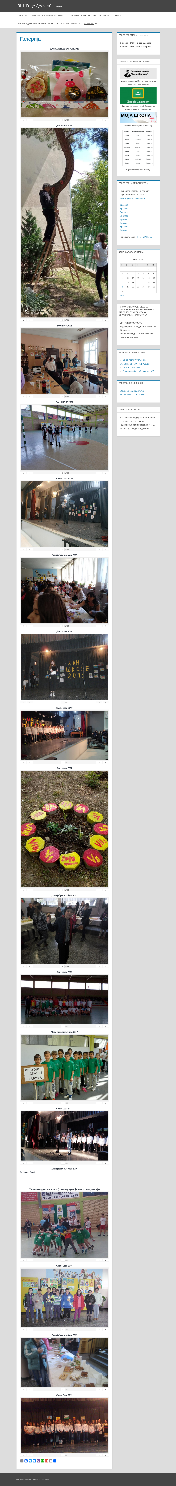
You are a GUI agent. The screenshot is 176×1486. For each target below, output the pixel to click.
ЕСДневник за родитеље (132, 391)
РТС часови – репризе (68, 23)
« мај (122, 295)
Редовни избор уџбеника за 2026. (138, 371)
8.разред (124, 230)
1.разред (124, 205)
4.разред (124, 215)
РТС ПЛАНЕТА (144, 237)
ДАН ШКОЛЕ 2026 (131, 367)
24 (123, 287)
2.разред (124, 208)
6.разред (124, 223)
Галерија (89, 23)
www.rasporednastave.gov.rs (132, 198)
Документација (78, 15)
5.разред (124, 219)
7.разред (124, 226)
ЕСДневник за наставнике (132, 394)
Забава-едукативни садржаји (34, 23)
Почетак (22, 15)
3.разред (124, 212)
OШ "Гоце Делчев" (34, 5)
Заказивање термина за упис (48, 15)
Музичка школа (101, 15)
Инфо (118, 15)
